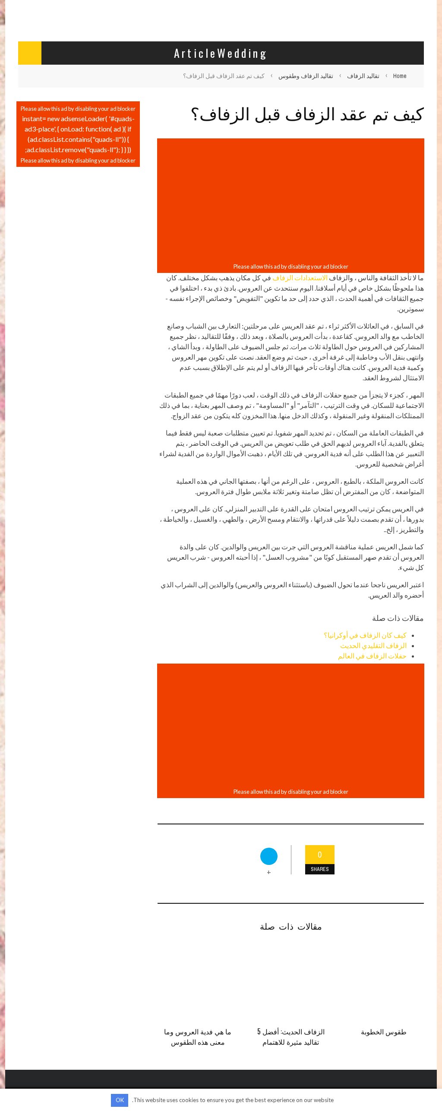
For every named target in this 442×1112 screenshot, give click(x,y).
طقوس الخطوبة (384, 1031)
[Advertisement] (291, 200)
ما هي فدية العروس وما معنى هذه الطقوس (197, 1036)
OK (120, 1099)
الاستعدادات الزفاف (300, 277)
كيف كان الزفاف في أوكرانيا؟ (365, 635)
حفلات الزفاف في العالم (372, 656)
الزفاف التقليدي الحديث (373, 645)
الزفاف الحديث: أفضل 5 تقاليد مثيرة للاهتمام (291, 1036)
